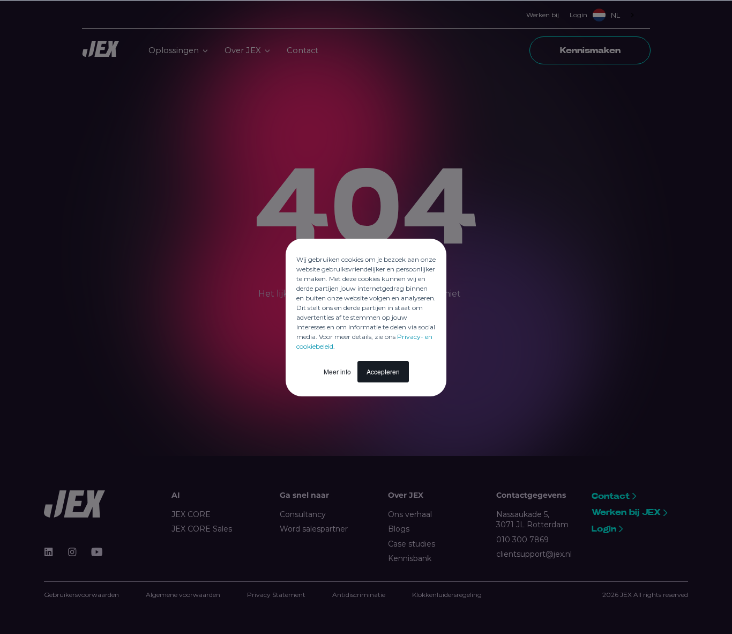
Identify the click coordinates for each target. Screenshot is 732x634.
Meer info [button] (337, 371)
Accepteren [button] (383, 371)
